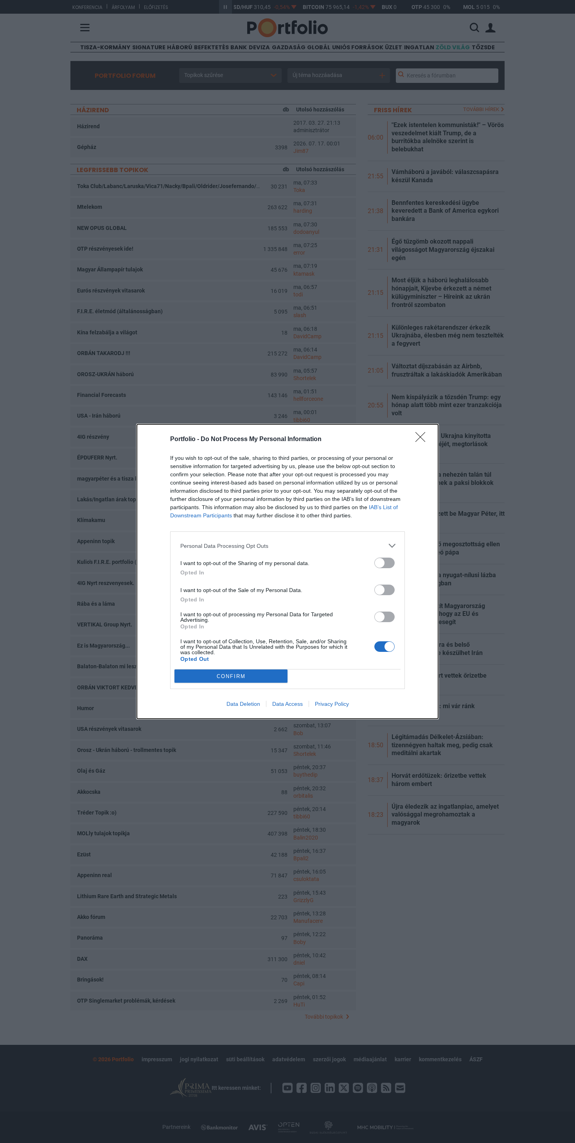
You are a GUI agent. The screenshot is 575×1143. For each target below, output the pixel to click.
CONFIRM (231, 676)
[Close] (422, 439)
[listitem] (287, 546)
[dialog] (287, 571)
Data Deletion (243, 704)
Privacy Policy (332, 704)
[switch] (384, 563)
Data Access (287, 704)
